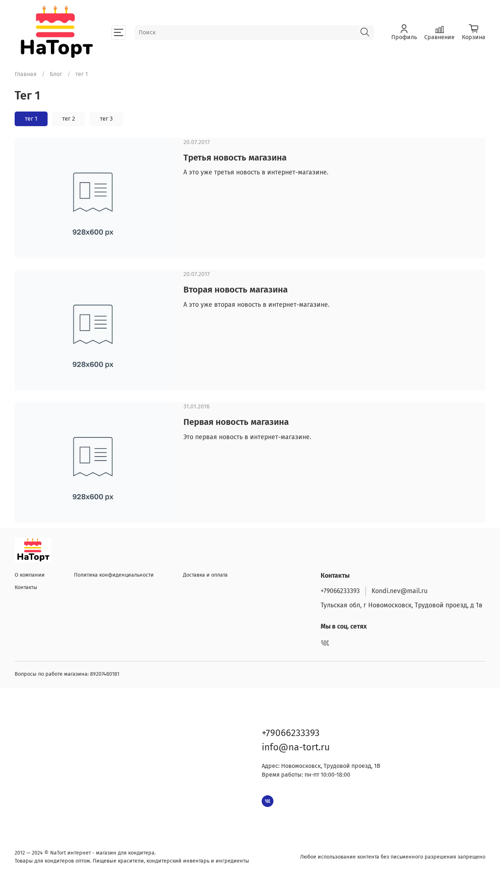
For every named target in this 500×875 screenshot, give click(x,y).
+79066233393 (340, 591)
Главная (26, 74)
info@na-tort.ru (296, 747)
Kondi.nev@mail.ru (400, 591)
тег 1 (31, 118)
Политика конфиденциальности (114, 575)
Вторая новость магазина (235, 289)
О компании (30, 575)
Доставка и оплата (205, 575)
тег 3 (106, 118)
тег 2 (68, 118)
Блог (56, 74)
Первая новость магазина (236, 422)
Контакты (26, 587)
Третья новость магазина (235, 157)
